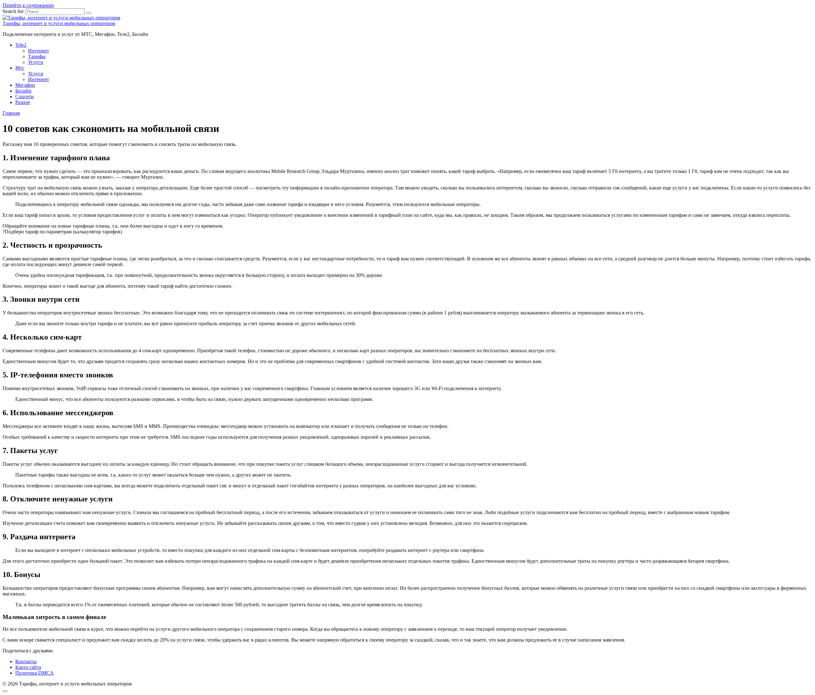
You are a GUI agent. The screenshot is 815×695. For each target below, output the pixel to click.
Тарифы (37, 56)
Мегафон (25, 85)
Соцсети (24, 96)
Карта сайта (28, 667)
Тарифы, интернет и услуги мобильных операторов (59, 23)
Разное (22, 102)
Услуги (35, 62)
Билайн (23, 90)
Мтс (19, 68)
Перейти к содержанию (28, 5)
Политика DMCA (34, 673)
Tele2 (20, 45)
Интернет (38, 50)
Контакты (26, 661)
